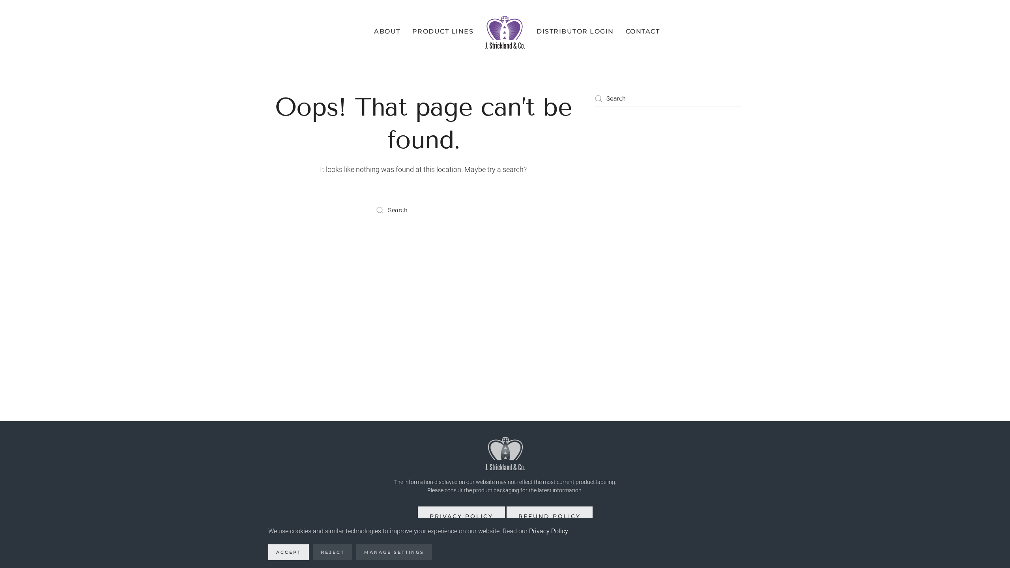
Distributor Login (575, 31)
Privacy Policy (461, 516)
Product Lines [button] (443, 31)
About (387, 31)
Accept (288, 552)
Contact (643, 31)
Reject (332, 552)
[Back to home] (505, 31)
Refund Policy (549, 516)
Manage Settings (394, 552)
